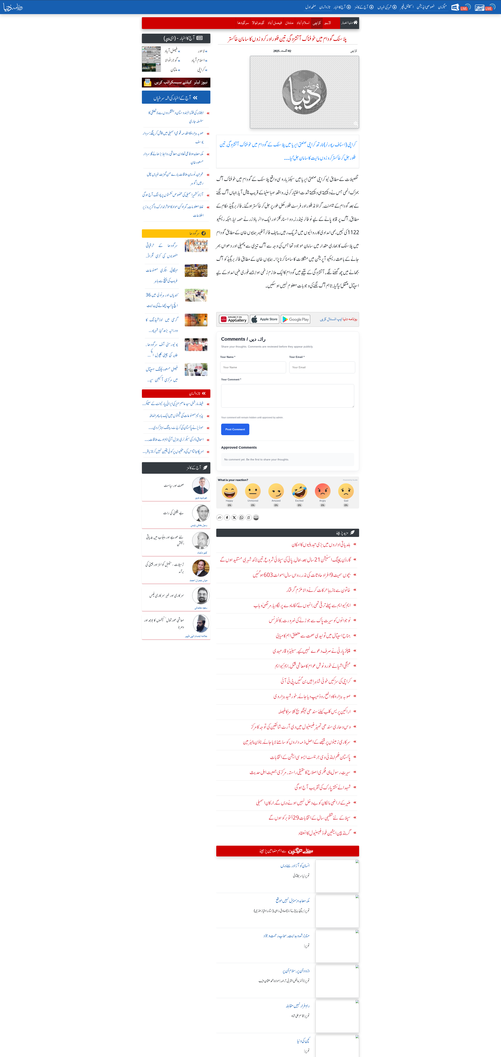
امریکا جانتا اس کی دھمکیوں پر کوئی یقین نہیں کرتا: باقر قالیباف (175, 452)
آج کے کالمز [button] (362, 7)
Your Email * (297, 357)
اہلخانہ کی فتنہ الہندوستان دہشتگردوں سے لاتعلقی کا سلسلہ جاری (176, 117)
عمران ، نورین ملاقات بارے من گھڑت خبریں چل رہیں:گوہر (175, 178)
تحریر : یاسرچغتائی (301, 876)
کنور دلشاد (202, 553)
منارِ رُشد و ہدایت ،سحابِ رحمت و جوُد (286, 935)
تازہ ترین (324, 7)
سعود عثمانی (201, 608)
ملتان (289, 23)
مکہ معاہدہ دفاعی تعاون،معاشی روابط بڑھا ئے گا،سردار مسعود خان (173, 158)
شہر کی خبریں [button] (385, 7)
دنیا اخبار (347, 23)
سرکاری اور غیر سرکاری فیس (166, 596)
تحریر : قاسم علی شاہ (300, 1016)
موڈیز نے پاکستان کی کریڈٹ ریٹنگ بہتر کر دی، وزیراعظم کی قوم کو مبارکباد (178, 428)
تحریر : (307, 946)
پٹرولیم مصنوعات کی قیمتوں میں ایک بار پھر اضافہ (176, 415)
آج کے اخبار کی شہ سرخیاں (172, 98)
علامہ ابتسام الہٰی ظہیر (196, 636)
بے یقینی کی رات (173, 513)
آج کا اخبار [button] (339, 7)
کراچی (316, 23)
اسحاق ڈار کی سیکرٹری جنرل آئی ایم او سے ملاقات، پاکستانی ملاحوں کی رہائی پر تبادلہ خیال (176, 440)
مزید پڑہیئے (342, 532)
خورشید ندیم (201, 498)
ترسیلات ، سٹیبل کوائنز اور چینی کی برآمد (164, 568)
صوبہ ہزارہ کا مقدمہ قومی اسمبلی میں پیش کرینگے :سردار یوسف (173, 137)
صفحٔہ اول (311, 6)
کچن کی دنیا (303, 1040)
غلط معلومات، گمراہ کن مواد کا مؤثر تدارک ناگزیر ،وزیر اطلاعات (173, 211)
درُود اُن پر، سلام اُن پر (296, 970)
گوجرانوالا (258, 23)
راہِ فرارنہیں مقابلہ (298, 1005)
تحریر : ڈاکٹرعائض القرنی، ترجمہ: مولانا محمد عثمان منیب (284, 981)
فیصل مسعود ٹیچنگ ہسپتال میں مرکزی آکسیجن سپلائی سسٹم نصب (162, 380)
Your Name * (227, 357)
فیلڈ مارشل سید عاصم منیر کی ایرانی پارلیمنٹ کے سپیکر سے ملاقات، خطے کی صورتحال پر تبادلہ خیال (174, 404)
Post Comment (235, 429)
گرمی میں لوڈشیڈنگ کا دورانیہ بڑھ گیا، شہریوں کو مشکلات (162, 330)
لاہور (327, 23)
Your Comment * (231, 379)
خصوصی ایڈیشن (426, 7)
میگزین (442, 7)
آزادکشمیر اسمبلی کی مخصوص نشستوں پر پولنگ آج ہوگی (173, 194)
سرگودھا (243, 23)
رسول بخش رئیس (199, 525)
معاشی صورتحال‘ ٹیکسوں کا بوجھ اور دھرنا (164, 624)
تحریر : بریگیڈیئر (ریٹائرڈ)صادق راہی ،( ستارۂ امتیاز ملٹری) (282, 911)
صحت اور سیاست (174, 486)
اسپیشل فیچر (407, 7)
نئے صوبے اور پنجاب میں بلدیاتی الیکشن (165, 541)
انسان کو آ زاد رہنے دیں (295, 865)
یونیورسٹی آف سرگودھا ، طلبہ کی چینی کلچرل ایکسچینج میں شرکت (162, 355)
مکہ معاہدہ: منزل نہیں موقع (293, 900)
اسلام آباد (303, 23)
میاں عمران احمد (198, 580)
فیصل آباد (275, 23)
